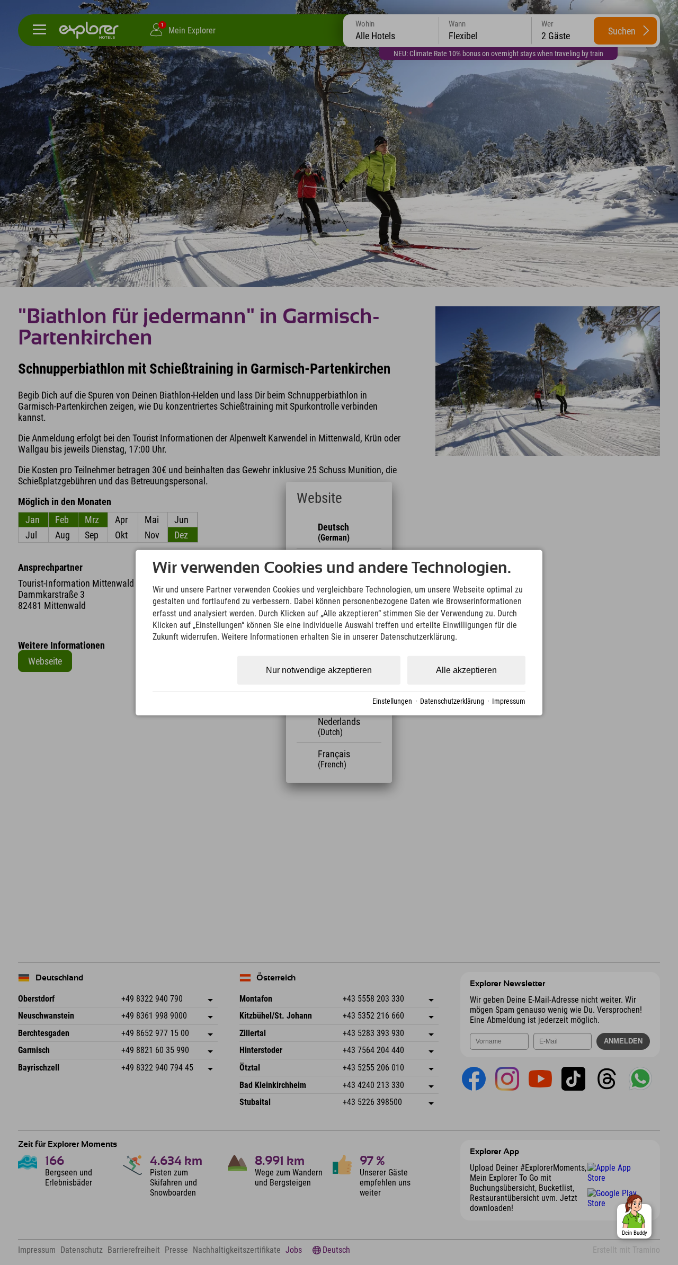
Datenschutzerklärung (452, 700)
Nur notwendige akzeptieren (319, 670)
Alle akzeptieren (466, 670)
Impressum (508, 700)
